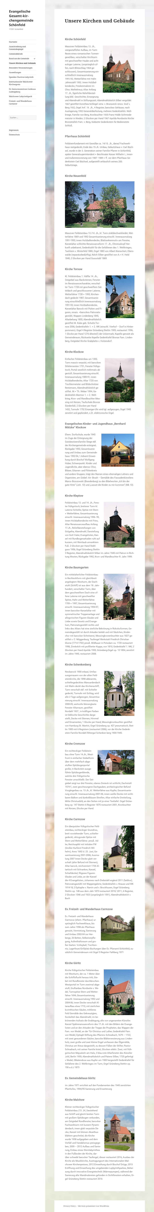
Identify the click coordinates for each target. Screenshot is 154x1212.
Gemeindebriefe (16, 54)
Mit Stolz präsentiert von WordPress (93, 1206)
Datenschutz (14, 134)
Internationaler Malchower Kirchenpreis (21, 83)
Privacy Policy (69, 1206)
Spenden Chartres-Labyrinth (21, 77)
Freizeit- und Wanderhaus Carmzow (20, 102)
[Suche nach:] (22, 117)
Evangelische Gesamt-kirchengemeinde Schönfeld (21, 18)
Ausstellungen (15, 72)
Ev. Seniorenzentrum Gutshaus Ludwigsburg (22, 90)
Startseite (13, 42)
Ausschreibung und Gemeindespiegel (17, 48)
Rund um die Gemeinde (19, 58)
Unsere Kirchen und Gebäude (22, 63)
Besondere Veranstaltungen (20, 68)
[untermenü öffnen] (34, 58)
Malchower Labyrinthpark (20, 96)
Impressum (13, 130)
